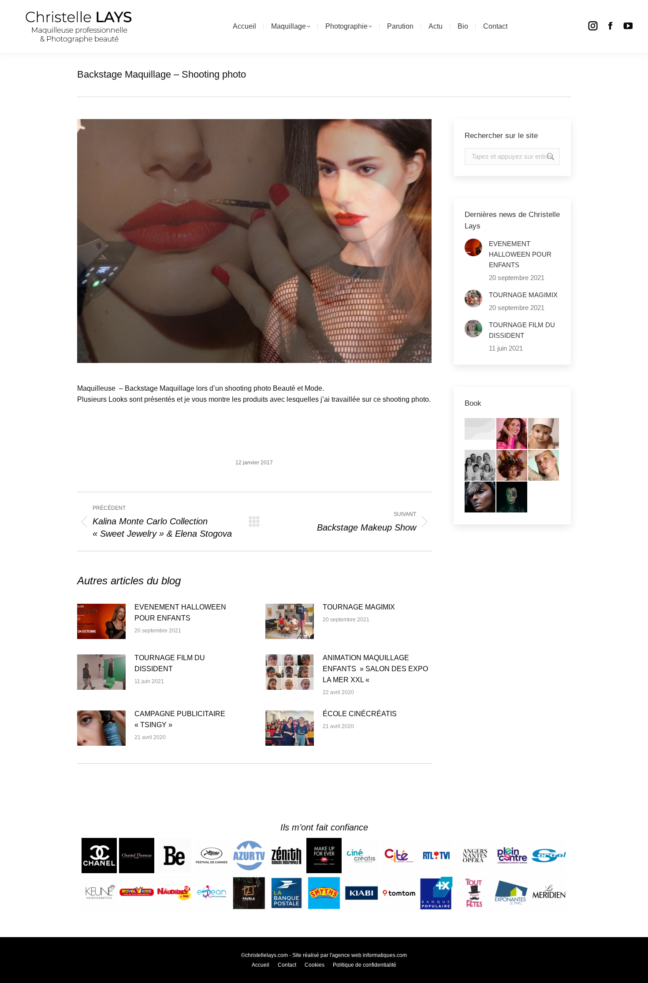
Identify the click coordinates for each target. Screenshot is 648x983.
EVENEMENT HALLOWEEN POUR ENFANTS (180, 612)
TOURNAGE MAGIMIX (359, 607)
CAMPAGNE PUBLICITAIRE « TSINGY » (179, 719)
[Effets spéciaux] (512, 497)
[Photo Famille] (480, 466)
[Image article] (101, 621)
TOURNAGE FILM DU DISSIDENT (169, 663)
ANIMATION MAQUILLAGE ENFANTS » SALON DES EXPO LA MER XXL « (375, 669)
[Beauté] (544, 466)
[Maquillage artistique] (480, 497)
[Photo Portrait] (512, 434)
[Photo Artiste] (512, 466)
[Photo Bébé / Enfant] (544, 434)
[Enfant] (480, 429)
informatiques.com (385, 955)
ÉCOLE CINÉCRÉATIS (360, 714)
